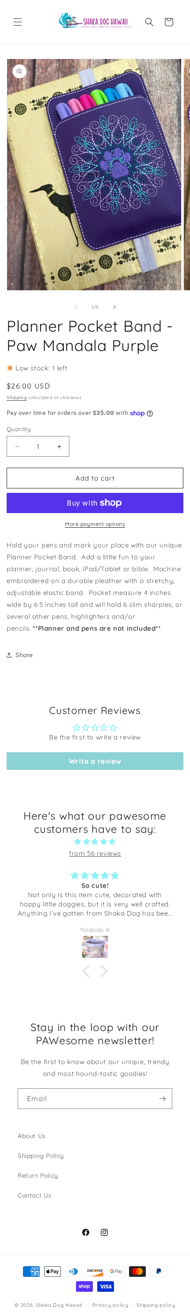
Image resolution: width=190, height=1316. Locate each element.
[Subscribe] (162, 1098)
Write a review (95, 761)
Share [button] (24, 655)
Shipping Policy (41, 1156)
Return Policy (38, 1175)
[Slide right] (114, 307)
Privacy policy (110, 1305)
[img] (95, 841)
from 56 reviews (95, 853)
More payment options (95, 524)
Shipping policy (156, 1305)
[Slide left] (75, 307)
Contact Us (35, 1195)
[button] (17, 22)
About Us (32, 1136)
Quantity (18, 429)
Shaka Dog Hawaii (59, 1305)
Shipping (17, 397)
